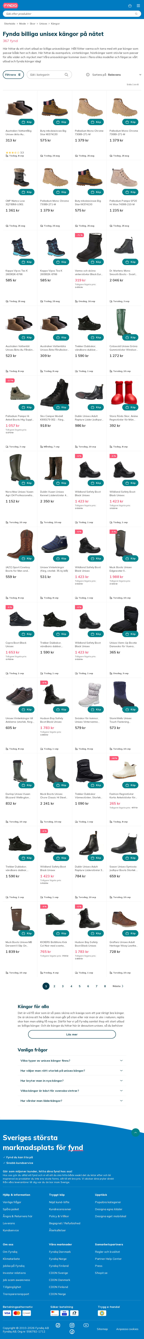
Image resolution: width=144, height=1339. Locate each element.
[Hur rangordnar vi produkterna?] (88, 74)
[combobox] (72, 14)
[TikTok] (58, 1325)
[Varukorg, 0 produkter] (130, 5)
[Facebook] (72, 1331)
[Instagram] (72, 1325)
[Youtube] (86, 1325)
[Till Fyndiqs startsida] (10, 5)
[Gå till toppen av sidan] (135, 1132)
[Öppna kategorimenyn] (138, 5)
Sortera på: (99, 74)
